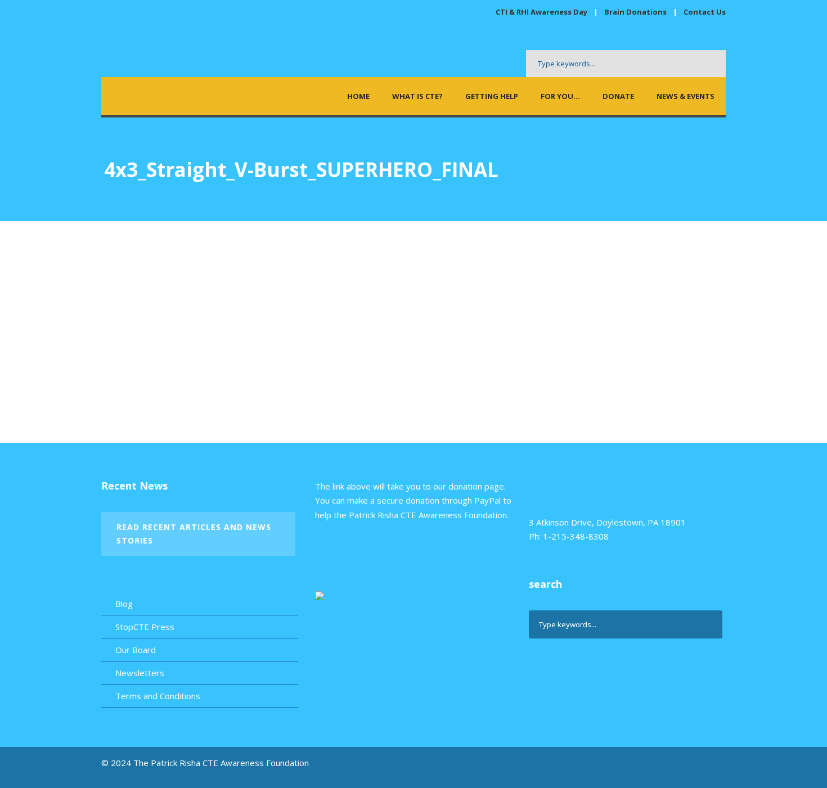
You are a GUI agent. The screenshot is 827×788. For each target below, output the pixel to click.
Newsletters (139, 672)
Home (358, 96)
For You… (560, 96)
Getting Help (491, 96)
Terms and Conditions (157, 695)
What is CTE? (417, 96)
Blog (124, 603)
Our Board (135, 649)
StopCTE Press (144, 626)
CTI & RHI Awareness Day (541, 12)
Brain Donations (636, 12)
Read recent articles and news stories (193, 534)
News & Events (685, 96)
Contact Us (705, 12)
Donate (618, 96)
